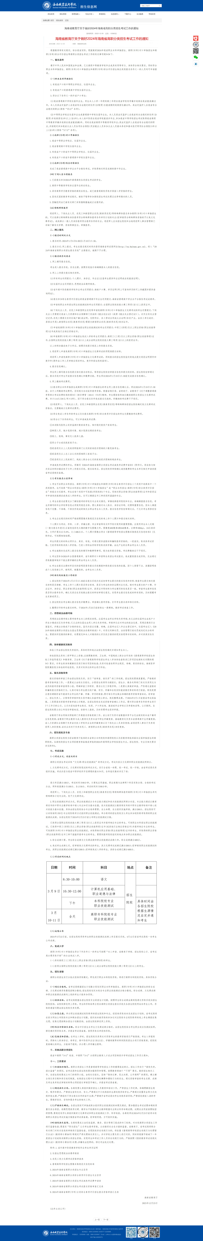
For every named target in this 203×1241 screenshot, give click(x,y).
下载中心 (127, 14)
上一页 (97, 1219)
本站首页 (51, 14)
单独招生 (102, 14)
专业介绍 (89, 14)
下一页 (105, 1219)
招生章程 (63, 14)
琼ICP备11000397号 (96, 1237)
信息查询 (114, 14)
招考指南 (75, 14)
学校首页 (152, 14)
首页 (52, 20)
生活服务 (140, 14)
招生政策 (59, 20)
